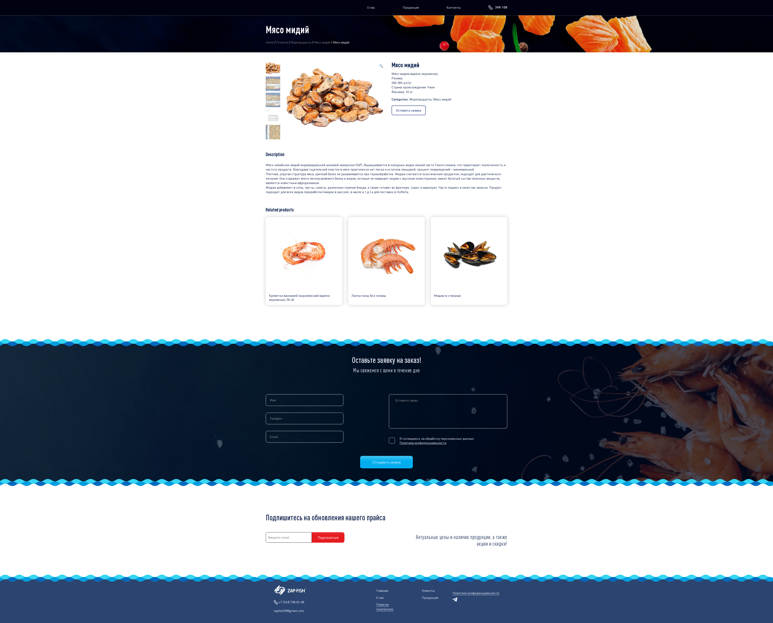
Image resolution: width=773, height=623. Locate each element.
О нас (371, 7)
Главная (382, 591)
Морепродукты (301, 42)
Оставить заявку (408, 110)
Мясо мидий (322, 42)
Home (270, 42)
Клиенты (428, 591)
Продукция (411, 7)
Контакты (453, 7)
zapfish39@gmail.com (289, 611)
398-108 (501, 7)
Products (282, 42)
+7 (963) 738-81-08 (291, 602)
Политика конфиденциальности (423, 443)
